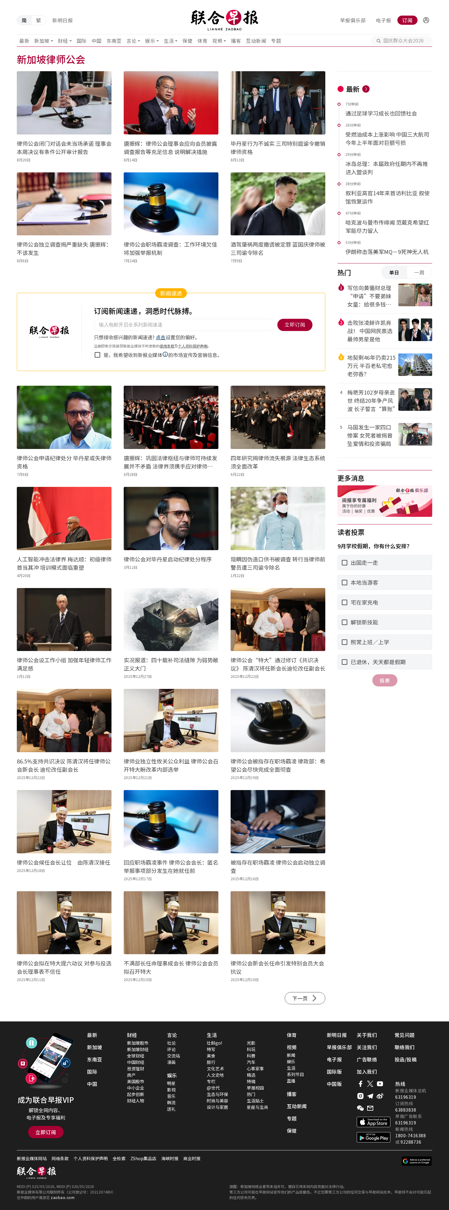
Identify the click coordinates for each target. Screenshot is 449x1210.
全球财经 (135, 1056)
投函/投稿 (406, 1059)
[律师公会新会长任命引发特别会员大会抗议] (278, 922)
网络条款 (60, 1158)
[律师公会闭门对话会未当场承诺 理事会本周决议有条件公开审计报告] (64, 102)
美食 (211, 1056)
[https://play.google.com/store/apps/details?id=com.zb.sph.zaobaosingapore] (373, 1137)
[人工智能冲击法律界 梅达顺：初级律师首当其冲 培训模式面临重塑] (64, 518)
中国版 (334, 1083)
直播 (291, 1081)
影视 (171, 1090)
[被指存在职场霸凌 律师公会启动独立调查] (278, 821)
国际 (82, 40)
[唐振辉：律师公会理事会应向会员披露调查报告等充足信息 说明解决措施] (171, 102)
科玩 (251, 1049)
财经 (63, 40)
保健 (187, 40)
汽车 (251, 1062)
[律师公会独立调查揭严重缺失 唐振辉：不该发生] (64, 204)
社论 (171, 1043)
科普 (251, 1056)
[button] (426, 20)
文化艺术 (215, 1068)
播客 (236, 40)
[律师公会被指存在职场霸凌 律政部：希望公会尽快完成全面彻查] (278, 720)
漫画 (171, 1062)
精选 (251, 1075)
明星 (171, 1083)
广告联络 (367, 1059)
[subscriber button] (426, 20)
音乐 (171, 1096)
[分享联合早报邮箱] (370, 1108)
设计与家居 (217, 1107)
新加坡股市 (137, 1043)
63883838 (405, 1110)
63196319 (405, 1097)
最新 (24, 40)
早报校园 (255, 1088)
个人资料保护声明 (91, 1158)
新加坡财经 (137, 1049)
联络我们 (405, 1047)
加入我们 (367, 1071)
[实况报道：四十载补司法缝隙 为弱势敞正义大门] (171, 619)
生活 (169, 40)
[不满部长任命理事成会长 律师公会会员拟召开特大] (171, 922)
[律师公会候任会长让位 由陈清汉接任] (64, 821)
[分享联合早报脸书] (360, 1083)
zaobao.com (63, 1197)
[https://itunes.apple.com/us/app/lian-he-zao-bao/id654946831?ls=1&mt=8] (373, 1122)
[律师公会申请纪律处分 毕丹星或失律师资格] (64, 417)
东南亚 (114, 40)
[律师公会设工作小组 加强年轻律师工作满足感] (64, 619)
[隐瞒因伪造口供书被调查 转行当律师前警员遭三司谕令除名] (278, 518)
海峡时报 (169, 1158)
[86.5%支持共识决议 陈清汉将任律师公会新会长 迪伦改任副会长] (64, 720)
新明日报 (62, 20)
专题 (276, 40)
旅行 (211, 1062)
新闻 (291, 1055)
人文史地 (215, 1075)
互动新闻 (256, 40)
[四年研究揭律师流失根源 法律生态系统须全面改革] (278, 417)
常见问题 (405, 1035)
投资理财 (135, 1068)
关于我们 (367, 1035)
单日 (394, 272)
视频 (217, 40)
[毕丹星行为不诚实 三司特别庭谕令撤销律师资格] (278, 102)
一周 (419, 272)
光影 (251, 1043)
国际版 (334, 1071)
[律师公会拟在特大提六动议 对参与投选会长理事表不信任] (64, 922)
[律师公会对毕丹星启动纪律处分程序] (171, 518)
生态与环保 (217, 1094)
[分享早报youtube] (380, 1083)
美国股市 (135, 1081)
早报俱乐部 (353, 20)
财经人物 (135, 1101)
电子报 (383, 20)
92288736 (410, 1142)
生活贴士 (255, 1101)
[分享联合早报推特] (370, 1083)
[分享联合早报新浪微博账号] (380, 1096)
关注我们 (367, 1047)
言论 (131, 40)
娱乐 (150, 40)
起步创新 (135, 1094)
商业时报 (191, 1158)
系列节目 (295, 1074)
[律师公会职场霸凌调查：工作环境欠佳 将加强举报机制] (171, 204)
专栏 (211, 1081)
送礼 (171, 1109)
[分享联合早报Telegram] (370, 1096)
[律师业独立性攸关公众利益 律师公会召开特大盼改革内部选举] (171, 720)
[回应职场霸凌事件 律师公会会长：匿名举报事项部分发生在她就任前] (171, 821)
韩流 (171, 1102)
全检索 (119, 1158)
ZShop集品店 (143, 1158)
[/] (224, 20)
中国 (97, 40)
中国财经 (135, 1062)
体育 (202, 40)
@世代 (213, 1088)
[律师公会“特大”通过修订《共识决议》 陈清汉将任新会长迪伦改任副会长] (278, 619)
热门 (251, 1094)
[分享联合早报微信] (360, 1108)
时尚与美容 (217, 1101)
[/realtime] (366, 89)
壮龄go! (214, 1043)
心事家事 (255, 1068)
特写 (211, 1049)
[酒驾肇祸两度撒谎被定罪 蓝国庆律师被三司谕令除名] (278, 204)
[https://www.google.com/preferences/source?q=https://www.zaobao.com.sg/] (416, 1161)
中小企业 (135, 1088)
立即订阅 (45, 1132)
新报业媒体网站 (32, 1158)
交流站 (173, 1056)
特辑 (251, 1081)
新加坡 (41, 40)
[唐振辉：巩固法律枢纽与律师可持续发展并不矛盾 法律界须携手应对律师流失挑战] (171, 417)
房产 (131, 1075)
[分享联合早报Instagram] (360, 1096)
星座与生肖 (257, 1107)
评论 (171, 1049)
